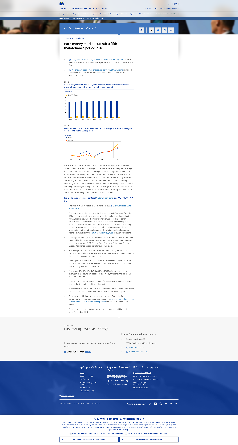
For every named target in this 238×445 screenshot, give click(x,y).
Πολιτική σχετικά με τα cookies (145, 379)
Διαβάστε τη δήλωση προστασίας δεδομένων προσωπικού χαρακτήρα (97, 433)
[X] (150, 403)
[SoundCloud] (171, 403)
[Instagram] (160, 403)
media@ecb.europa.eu (138, 352)
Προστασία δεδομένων (142, 373)
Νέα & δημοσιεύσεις (145, 14)
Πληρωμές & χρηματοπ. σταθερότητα (94, 14)
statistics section (98, 233)
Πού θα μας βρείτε (87, 391)
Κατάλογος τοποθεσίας (68, 396)
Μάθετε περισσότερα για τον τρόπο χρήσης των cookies (148, 433)
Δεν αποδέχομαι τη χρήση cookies (149, 439)
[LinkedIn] (155, 403)
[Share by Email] (171, 30)
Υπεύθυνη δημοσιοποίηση (117, 384)
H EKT (82, 373)
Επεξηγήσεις (85, 379)
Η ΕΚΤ (149, 8)
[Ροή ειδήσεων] (176, 403)
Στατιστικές (114, 14)
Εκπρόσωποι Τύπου (75, 352)
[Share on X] (151, 30)
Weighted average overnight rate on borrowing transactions (97, 70)
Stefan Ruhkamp (105, 198)
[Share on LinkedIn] (164, 30)
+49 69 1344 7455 (136, 348)
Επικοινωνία (85, 388)
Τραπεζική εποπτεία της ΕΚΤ (165, 14)
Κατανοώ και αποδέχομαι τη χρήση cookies (89, 439)
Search (168, 4)
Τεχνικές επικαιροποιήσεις (117, 381)
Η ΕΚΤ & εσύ (159, 8)
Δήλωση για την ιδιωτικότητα (144, 376)
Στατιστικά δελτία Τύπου (95, 18)
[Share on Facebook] (158, 30)
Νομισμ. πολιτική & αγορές (70, 14)
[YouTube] (166, 403)
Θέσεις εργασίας (171, 8)
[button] (171, 3)
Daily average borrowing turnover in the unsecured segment (97, 60)
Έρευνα (133, 14)
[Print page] (141, 30)
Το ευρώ (124, 14)
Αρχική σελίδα (64, 18)
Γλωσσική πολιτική (140, 388)
